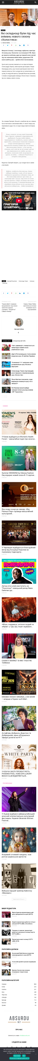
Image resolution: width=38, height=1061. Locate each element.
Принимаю (17, 1055)
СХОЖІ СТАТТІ (7, 341)
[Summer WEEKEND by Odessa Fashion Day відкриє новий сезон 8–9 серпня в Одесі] (19, 458)
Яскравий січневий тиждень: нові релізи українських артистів (16, 856)
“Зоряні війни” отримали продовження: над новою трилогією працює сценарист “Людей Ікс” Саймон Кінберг (9, 307)
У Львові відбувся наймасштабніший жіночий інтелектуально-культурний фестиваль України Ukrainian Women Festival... (18, 817)
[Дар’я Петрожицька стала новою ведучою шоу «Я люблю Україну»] (6, 356)
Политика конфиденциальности (19, 1058)
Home (2, 27)
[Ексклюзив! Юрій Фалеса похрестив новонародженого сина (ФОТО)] (6, 955)
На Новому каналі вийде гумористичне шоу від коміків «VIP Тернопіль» (22, 390)
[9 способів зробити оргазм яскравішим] (6, 964)
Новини (8, 27)
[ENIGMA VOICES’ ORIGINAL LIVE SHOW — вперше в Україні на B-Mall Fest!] (19, 682)
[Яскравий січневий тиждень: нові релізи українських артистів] (19, 839)
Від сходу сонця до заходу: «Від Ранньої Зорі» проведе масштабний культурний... (17, 511)
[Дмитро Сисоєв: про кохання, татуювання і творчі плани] (6, 972)
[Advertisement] (19, 100)
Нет (24, 1055)
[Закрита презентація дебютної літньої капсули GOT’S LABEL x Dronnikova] (6, 924)
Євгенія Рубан (6, 42)
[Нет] (36, 1054)
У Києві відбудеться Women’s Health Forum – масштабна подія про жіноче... (19, 438)
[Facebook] (19, 333)
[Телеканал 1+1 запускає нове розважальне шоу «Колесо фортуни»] (6, 364)
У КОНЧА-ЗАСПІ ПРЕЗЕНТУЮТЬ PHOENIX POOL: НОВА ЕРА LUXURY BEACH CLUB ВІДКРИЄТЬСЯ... (17, 773)
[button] (35, 2)
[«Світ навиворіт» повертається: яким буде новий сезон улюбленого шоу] (6, 348)
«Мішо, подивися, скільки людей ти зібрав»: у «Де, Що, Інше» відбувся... (18, 625)
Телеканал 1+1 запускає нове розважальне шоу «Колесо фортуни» (22, 364)
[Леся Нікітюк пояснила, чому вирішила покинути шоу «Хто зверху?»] (6, 381)
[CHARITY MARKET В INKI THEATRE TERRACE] (19, 645)
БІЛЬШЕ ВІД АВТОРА (19, 341)
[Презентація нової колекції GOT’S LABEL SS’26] (6, 941)
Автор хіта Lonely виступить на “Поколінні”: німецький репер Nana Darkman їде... (17, 588)
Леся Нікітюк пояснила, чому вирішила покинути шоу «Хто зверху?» (22, 381)
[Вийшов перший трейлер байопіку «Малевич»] (19, 876)
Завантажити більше (18, 899)
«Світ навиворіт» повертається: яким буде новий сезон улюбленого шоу (23, 347)
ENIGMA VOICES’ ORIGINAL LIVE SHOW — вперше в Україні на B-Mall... (18, 698)
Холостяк (5, 283)
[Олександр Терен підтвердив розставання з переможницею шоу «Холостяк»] (6, 373)
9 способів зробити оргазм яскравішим (24, 961)
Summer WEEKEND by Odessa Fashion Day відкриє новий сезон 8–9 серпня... (18, 474)
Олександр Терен (23, 281)
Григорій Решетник (12, 281)
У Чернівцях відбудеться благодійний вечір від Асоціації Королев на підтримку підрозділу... (18, 549)
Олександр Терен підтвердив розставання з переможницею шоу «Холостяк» (22, 373)
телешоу (32, 281)
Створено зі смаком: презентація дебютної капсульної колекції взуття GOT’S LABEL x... (23, 932)
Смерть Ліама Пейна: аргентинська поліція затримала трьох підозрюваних (29, 306)
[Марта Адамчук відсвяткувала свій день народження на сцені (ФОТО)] (6, 915)
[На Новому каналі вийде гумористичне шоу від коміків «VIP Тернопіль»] (6, 390)
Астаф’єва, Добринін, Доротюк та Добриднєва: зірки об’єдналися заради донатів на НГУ (16, 735)
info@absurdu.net (25, 1035)
